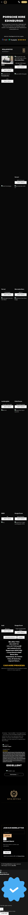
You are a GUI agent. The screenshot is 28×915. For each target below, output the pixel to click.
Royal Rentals (8, 864)
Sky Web (14, 865)
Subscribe (7, 852)
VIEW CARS (24, 2)
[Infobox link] (19, 2)
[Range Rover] (21, 573)
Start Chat (4, 913)
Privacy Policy (21, 856)
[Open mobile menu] (1, 2)
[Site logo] (5, 2)
